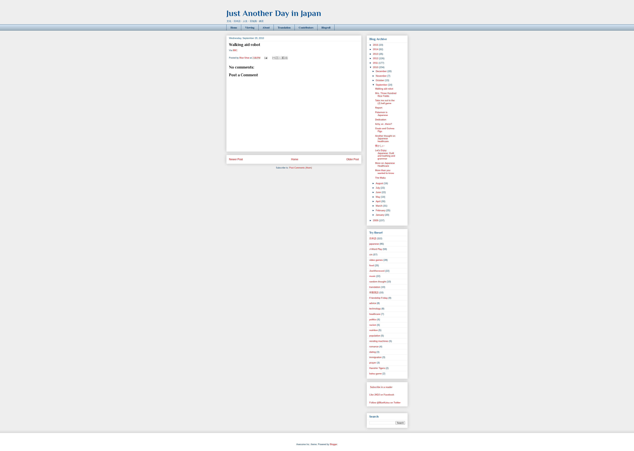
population (374, 335)
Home (233, 27)
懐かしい (379, 145)
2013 (376, 54)
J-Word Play (375, 249)
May (378, 196)
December (381, 71)
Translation (284, 27)
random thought (377, 281)
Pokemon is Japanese (381, 113)
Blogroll (325, 27)
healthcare (374, 314)
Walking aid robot (384, 88)
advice (372, 303)
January (380, 214)
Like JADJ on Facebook (381, 394)
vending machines (378, 341)
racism (372, 325)
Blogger (333, 444)
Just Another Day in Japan (273, 13)
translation (374, 287)
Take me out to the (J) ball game (385, 102)
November (381, 76)
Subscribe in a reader (381, 387)
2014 (376, 49)
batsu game (375, 373)
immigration (375, 357)
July (378, 187)
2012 (376, 58)
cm (370, 254)
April (378, 201)
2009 (376, 220)
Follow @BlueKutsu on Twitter (385, 402)
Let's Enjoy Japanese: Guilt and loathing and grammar (385, 154)
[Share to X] (280, 58)
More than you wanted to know (384, 171)
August (380, 183)
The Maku (380, 177)
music (372, 276)
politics (372, 319)
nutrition (373, 330)
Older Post (352, 159)
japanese (374, 243)
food (371, 265)
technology (375, 308)
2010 (376, 67)
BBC (235, 50)
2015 (376, 45)
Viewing (249, 27)
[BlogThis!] (277, 58)
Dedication (380, 119)
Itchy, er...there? (383, 124)
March (379, 205)
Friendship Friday (378, 298)
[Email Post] (265, 58)
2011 (376, 62)
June (379, 192)
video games (376, 260)
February (381, 210)
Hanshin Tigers (377, 368)
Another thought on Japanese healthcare (385, 139)
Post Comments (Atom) (300, 167)
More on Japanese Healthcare (385, 164)
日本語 (372, 238)
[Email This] (273, 58)
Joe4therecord (377, 271)
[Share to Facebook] (283, 58)
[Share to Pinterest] (286, 58)
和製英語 (374, 292)
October (380, 80)
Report (378, 107)
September (382, 84)
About (266, 27)
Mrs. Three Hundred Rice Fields (385, 94)
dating (372, 352)
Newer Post (236, 159)
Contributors (306, 27)
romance (374, 346)
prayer (372, 362)
